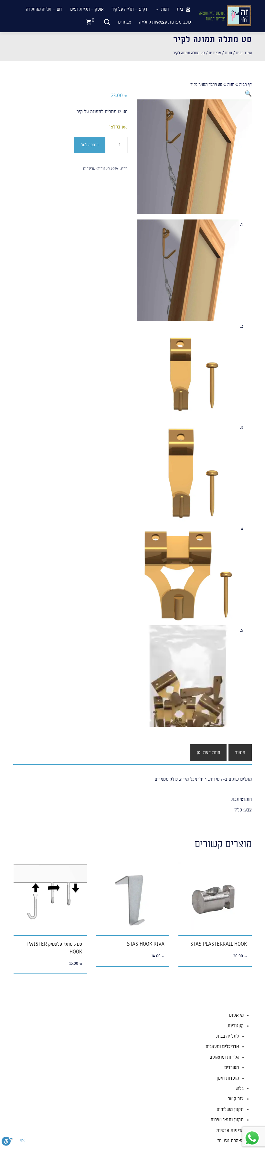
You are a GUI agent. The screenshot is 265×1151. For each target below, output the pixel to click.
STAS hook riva (145, 944)
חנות (228, 53)
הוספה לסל (90, 145)
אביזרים (215, 53)
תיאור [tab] (240, 752)
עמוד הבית (244, 53)
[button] (248, 94)
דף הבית (245, 84)
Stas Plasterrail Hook (218, 944)
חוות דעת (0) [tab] (208, 752)
